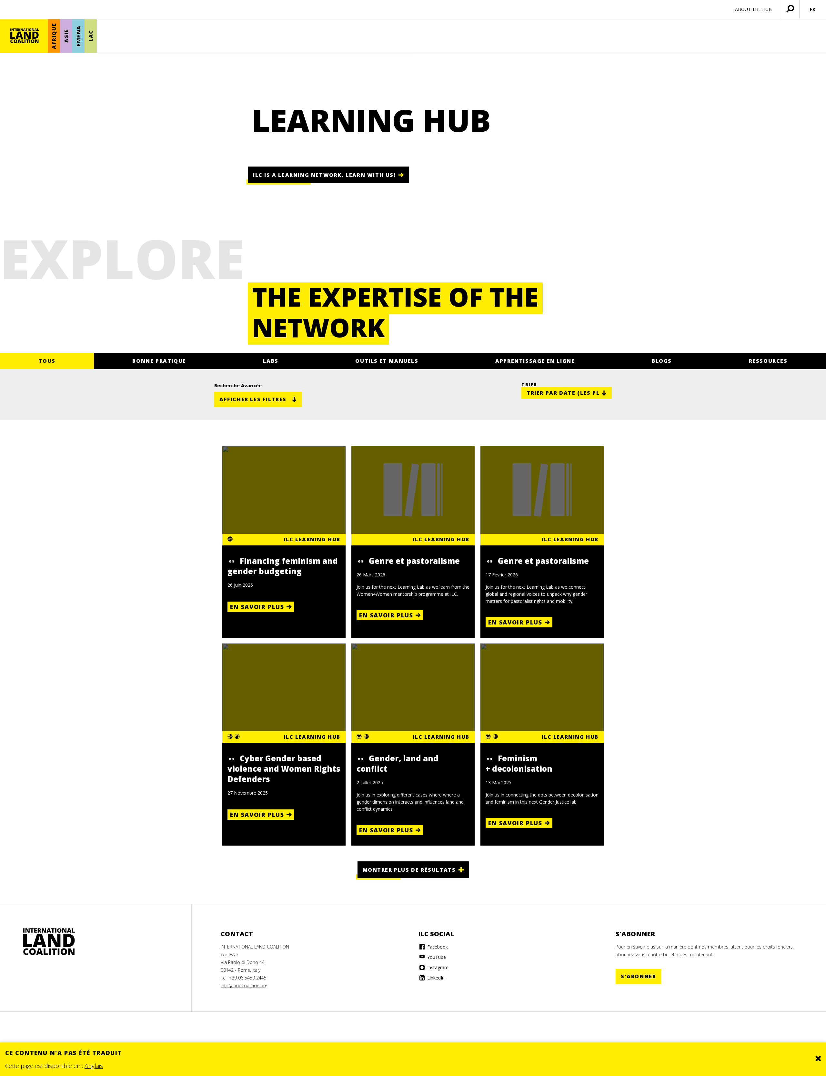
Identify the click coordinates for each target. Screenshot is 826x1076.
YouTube (436, 957)
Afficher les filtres (253, 399)
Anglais (94, 1066)
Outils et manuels (386, 360)
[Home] (49, 942)
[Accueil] (24, 36)
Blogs (662, 360)
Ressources (768, 360)
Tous (46, 360)
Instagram (437, 967)
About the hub (753, 9)
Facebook (437, 947)
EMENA (78, 35)
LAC (90, 36)
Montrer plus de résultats (409, 869)
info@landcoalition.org (244, 985)
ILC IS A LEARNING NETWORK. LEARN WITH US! (324, 174)
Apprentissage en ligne (535, 360)
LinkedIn (435, 978)
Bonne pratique (159, 360)
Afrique (53, 36)
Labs (270, 360)
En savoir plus (257, 607)
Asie (66, 36)
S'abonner (638, 976)
